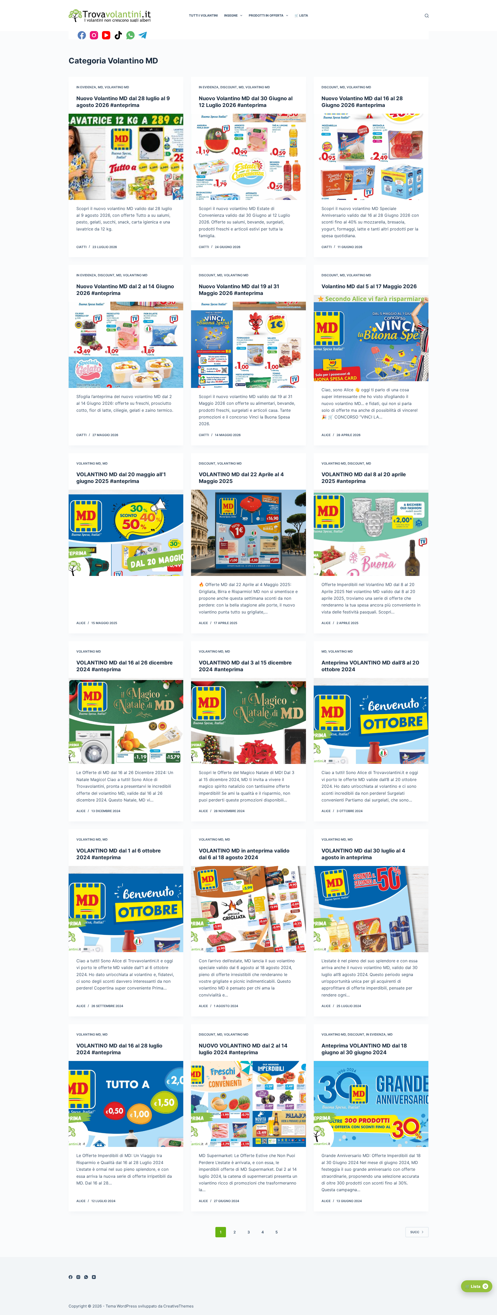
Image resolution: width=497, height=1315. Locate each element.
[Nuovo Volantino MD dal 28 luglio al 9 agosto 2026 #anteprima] (126, 157)
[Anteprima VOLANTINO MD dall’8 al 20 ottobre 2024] (371, 721)
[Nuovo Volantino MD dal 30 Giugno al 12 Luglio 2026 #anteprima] (248, 157)
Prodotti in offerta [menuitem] (266, 15)
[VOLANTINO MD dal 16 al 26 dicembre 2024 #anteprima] (126, 721)
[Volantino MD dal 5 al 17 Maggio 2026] (371, 338)
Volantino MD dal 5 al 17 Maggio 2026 (369, 286)
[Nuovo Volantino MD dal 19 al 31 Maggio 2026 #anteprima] (248, 345)
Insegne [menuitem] (231, 15)
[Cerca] (427, 16)
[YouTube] (106, 35)
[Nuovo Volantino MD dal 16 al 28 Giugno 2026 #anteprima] (371, 157)
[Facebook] (82, 35)
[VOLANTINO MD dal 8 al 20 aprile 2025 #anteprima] (371, 533)
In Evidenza (86, 87)
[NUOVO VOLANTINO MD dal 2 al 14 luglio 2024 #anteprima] (248, 1104)
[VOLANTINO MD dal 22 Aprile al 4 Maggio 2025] (248, 533)
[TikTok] (118, 35)
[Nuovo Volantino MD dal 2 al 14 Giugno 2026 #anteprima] (126, 345)
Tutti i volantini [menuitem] (203, 15)
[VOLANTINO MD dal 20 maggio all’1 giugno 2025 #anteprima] (126, 533)
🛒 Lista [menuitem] (301, 15)
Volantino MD (117, 87)
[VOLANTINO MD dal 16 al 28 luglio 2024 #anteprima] (126, 1104)
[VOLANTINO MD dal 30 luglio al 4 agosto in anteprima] (371, 909)
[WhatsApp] (130, 35)
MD (100, 87)
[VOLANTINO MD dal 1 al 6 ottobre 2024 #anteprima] (126, 909)
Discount (228, 87)
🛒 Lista (476, 1286)
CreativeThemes (178, 1306)
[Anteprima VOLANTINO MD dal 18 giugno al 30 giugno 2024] (371, 1104)
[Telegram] (142, 35)
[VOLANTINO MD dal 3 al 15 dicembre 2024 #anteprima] (248, 721)
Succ (414, 1232)
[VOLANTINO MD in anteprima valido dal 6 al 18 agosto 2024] (248, 909)
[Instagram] (94, 35)
